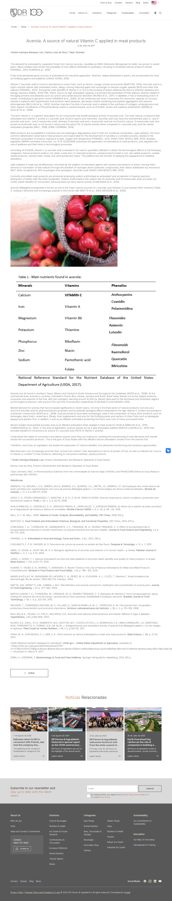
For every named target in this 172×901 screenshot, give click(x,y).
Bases (52, 864)
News (145, 2)
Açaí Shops (89, 821)
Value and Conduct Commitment (25, 831)
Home (72, 13)
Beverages (89, 839)
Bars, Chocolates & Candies (92, 833)
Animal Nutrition (56, 853)
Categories (111, 13)
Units (12, 826)
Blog (138, 2)
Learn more (19, 756)
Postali (127, 892)
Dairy (109, 826)
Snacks (110, 836)
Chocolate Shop (91, 845)
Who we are (16, 821)
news (23, 27)
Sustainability (128, 13)
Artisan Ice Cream (115, 842)
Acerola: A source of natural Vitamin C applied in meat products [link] (61, 27)
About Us (82, 13)
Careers (129, 2)
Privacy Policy (16, 892)
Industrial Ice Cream (116, 847)
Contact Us (24, 849)
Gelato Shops (113, 821)
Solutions (96, 13)
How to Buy (106, 2)
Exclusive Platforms (58, 848)
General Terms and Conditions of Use (42, 892)
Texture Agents (56, 858)
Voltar (31, 673)
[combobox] (155, 2)
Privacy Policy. (104, 797)
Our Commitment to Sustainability (142, 822)
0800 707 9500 (20, 843)
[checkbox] (88, 795)
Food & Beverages (57, 821)
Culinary (87, 850)
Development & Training (144, 845)
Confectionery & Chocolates (56, 841)
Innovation (144, 13)
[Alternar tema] (155, 13)
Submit (150, 788)
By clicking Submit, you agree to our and (120, 796)
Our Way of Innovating (144, 839)
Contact (118, 2)
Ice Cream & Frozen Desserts (58, 833)
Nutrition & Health (57, 826)
